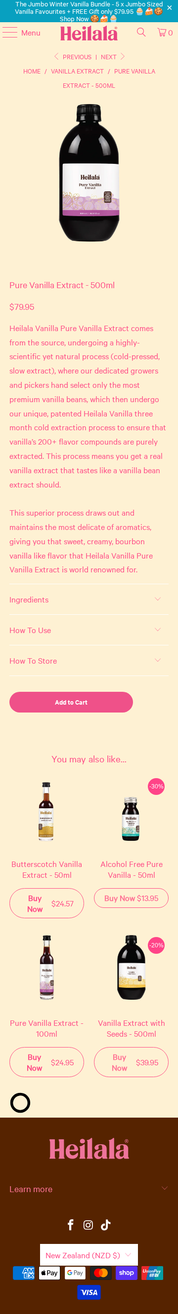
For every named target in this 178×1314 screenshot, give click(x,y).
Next (109, 56)
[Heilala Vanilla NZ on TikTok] (106, 1225)
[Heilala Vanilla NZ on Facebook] (70, 1225)
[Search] (141, 32)
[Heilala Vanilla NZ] (89, 32)
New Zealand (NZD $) (82, 1254)
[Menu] (5, 32)
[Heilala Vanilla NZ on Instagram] (88, 1225)
